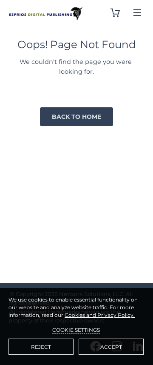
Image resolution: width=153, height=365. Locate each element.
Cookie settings (76, 330)
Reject (41, 347)
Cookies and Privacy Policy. (100, 315)
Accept (111, 347)
